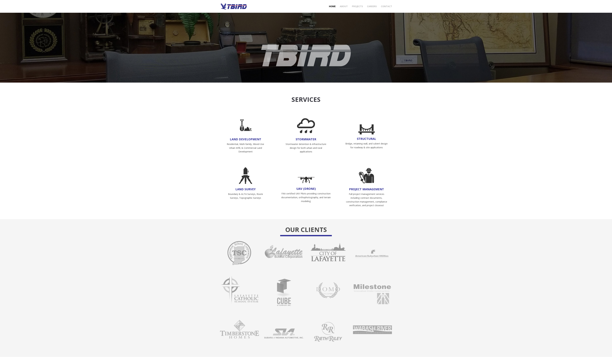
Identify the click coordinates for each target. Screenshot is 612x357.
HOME (332, 6)
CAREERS (372, 6)
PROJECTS (357, 6)
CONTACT (386, 6)
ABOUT (344, 6)
